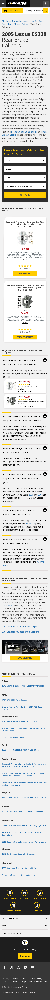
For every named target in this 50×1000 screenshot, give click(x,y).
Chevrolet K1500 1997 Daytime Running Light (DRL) (24, 825)
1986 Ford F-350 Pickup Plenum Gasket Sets (21, 750)
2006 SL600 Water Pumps (13, 738)
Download (25, 956)
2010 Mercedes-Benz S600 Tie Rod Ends (19, 721)
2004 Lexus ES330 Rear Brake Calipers (20, 626)
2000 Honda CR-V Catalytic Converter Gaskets (22, 811)
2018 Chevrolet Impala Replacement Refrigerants (24, 842)
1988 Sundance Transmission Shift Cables (20, 868)
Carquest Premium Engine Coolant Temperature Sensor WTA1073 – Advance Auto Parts (24, 765)
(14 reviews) (25, 332)
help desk (30, 523)
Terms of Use (15, 980)
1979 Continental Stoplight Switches (18, 854)
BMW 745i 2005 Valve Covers (14, 700)
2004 (40, 494)
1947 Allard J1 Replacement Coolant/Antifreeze (23, 686)
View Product (25, 273)
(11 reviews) (25, 268)
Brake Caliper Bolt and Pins (24, 131)
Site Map (24, 980)
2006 (31, 494)
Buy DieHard (25, 658)
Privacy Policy (6, 980)
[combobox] (36, 11)
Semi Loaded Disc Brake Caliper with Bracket (31, 388)
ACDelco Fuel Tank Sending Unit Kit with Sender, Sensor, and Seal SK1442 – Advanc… (23, 774)
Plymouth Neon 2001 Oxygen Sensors (18, 875)
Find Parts (25, 195)
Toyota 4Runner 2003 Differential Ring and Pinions (24, 797)
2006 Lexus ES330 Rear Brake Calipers (20, 631)
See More (25, 259)
